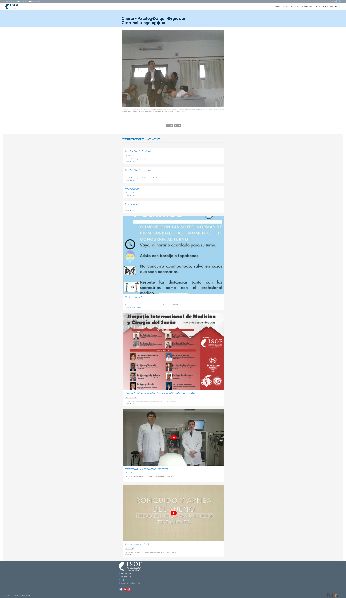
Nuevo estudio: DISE (137, 544)
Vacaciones (132, 188)
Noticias (132, 161)
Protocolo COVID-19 (137, 297)
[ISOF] (12, 6)
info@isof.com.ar (35, 1)
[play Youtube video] (173, 437)
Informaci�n (133, 307)
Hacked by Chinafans (138, 151)
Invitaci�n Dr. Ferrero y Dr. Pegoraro (146, 468)
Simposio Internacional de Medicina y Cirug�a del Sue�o (160, 393)
